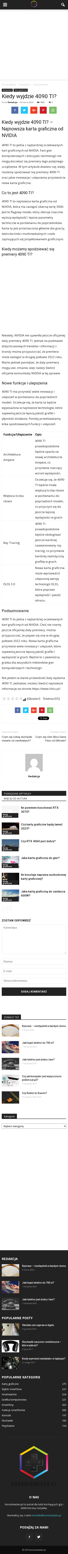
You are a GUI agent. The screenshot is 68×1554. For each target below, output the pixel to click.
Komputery (7, 90)
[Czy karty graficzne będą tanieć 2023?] (10, 828)
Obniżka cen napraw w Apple (38, 1325)
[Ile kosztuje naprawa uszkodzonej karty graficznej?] (10, 879)
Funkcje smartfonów (13, 1410)
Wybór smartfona (12, 1389)
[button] (63, 4)
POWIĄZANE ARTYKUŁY (17, 793)
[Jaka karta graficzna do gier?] (10, 862)
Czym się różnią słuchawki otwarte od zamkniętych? (17, 738)
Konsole (6, 1415)
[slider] (12, 698)
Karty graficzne (21, 90)
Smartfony (8, 1404)
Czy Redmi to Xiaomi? (34, 1093)
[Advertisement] (34, 45)
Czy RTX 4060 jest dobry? (38, 841)
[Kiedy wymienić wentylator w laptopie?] (10, 1363)
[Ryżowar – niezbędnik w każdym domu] (10, 1030)
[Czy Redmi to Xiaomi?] (10, 1097)
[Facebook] (29, 1537)
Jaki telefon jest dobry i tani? (38, 1059)
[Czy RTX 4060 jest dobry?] (10, 845)
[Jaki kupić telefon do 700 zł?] (10, 1047)
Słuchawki (7, 1420)
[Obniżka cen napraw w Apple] (10, 1329)
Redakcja (12, 102)
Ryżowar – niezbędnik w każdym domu (44, 1026)
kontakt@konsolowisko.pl (46, 1515)
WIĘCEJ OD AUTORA (15, 798)
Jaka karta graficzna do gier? (40, 858)
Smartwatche (9, 1394)
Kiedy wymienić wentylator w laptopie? (43, 1358)
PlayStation (8, 1425)
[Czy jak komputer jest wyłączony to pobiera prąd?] (10, 1081)
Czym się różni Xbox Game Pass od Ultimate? (50, 738)
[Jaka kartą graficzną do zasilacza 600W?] (10, 896)
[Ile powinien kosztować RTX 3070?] (10, 812)
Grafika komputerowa (14, 1399)
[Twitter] (38, 1537)
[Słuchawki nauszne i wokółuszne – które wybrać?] (10, 1346)
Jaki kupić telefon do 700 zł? (38, 1042)
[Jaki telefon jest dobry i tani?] (10, 1064)
